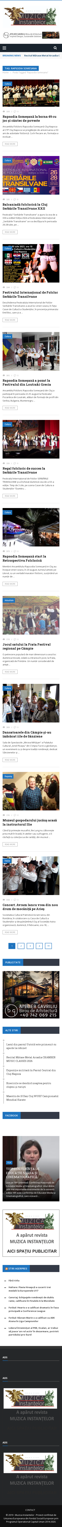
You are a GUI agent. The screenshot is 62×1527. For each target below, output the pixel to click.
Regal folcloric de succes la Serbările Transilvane (24, 470)
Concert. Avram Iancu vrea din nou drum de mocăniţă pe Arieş (30, 907)
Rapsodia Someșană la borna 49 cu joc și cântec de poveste (29, 118)
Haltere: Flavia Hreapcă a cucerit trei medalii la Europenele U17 (30, 1289)
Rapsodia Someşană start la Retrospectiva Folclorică (24, 558)
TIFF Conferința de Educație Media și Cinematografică (23, 1173)
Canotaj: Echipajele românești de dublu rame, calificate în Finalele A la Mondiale (32, 1299)
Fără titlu (14, 1280)
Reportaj (8, 776)
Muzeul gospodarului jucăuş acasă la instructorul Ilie (30, 822)
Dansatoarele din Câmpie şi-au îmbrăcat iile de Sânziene (27, 734)
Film (9, 1163)
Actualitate (9, 600)
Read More (10, 144)
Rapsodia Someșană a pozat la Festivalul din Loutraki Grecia (27, 382)
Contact (30, 1510)
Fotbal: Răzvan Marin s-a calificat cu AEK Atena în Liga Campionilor (32, 1319)
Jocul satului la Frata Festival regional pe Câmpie (27, 646)
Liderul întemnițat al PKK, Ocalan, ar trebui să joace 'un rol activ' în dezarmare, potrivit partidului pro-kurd (34, 1331)
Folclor (7, 860)
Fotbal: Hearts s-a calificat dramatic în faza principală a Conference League (34, 1309)
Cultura (8, 83)
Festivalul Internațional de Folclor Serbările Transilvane (30, 294)
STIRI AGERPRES (17, 1268)
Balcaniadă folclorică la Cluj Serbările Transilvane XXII (25, 206)
